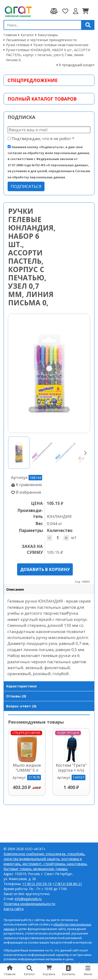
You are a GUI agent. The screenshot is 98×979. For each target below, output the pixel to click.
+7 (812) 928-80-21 (67, 884)
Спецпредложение (33, 80)
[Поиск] (88, 25)
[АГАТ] (18, 11)
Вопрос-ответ (21, 706)
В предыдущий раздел (76, 65)
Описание (15, 589)
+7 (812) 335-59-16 (37, 884)
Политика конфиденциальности (29, 903)
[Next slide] (82, 373)
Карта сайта (14, 908)
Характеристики (21, 686)
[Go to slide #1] (18, 453)
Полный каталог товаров (42, 99)
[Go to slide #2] (42, 453)
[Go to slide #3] (65, 453)
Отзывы (16, 696)
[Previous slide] (16, 373)
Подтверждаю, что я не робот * (42, 138)
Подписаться (26, 186)
